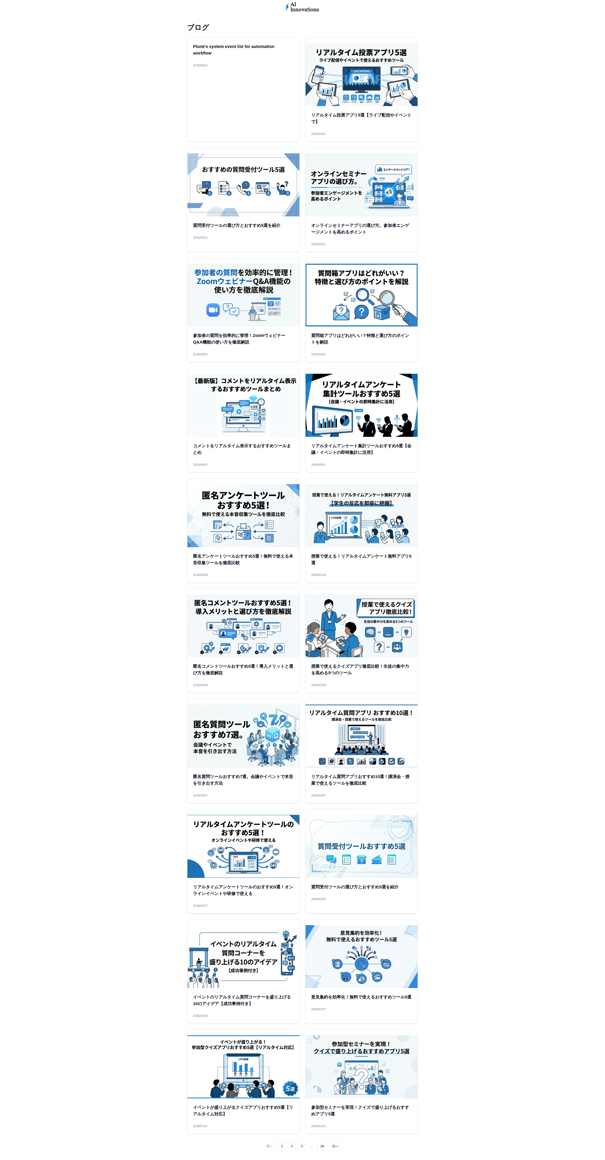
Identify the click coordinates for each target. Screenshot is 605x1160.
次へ (335, 1146)
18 (322, 1146)
